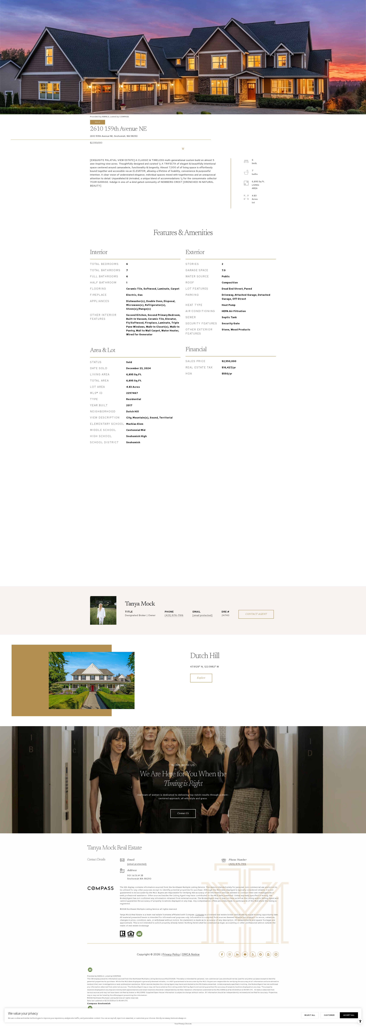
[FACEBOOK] (222, 954)
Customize (329, 1015)
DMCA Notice (191, 954)
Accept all (348, 1015)
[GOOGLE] (260, 954)
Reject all (310, 1015)
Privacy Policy (171, 954)
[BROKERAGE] (276, 954)
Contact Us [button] (183, 813)
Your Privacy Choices (183, 1024)
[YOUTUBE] (245, 954)
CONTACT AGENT (256, 614)
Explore (201, 678)
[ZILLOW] (268, 954)
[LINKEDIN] (237, 954)
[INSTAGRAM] (229, 954)
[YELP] (253, 954)
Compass (199, 915)
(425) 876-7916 (174, 615)
